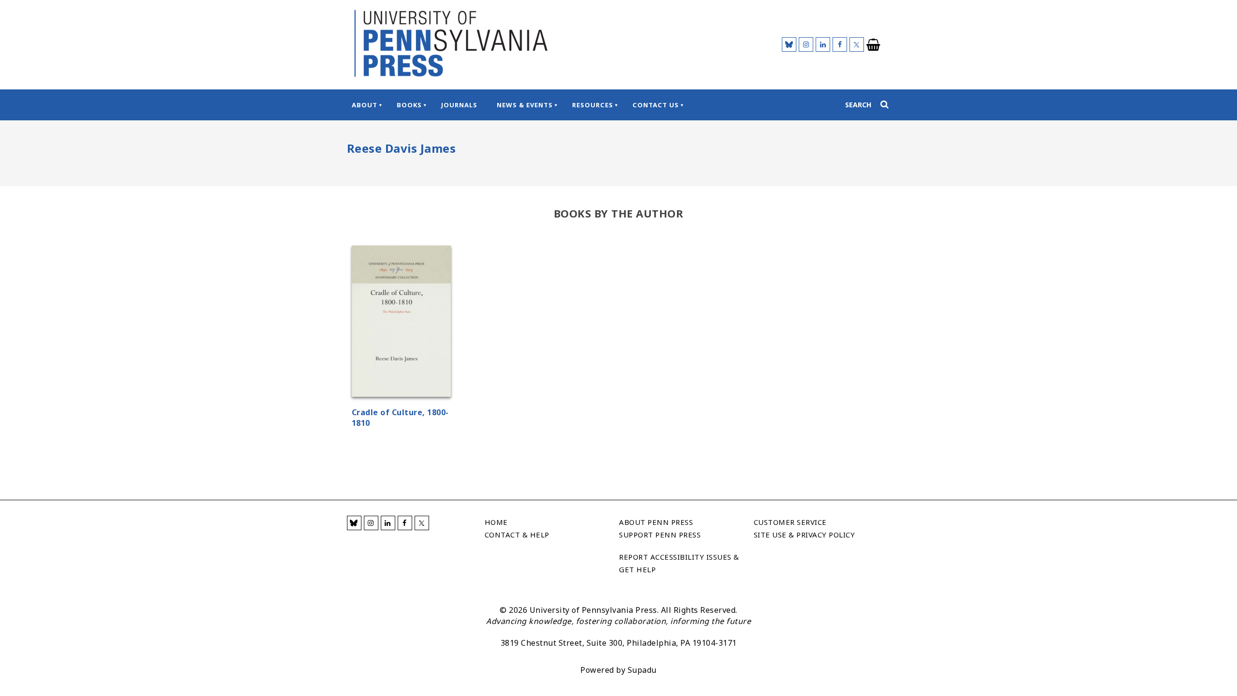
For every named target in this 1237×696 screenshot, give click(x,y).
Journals (459, 105)
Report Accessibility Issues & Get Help (679, 563)
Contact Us (656, 105)
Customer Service (790, 522)
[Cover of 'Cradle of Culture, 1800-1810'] (401, 323)
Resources (592, 105)
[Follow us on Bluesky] (789, 44)
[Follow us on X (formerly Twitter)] (856, 44)
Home (496, 522)
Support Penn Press (660, 534)
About (364, 105)
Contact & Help (517, 534)
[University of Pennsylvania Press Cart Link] (873, 45)
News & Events (525, 105)
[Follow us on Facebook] (840, 44)
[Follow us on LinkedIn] (823, 44)
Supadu (642, 670)
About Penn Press (656, 522)
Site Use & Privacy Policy (804, 534)
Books (409, 105)
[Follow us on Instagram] (806, 44)
